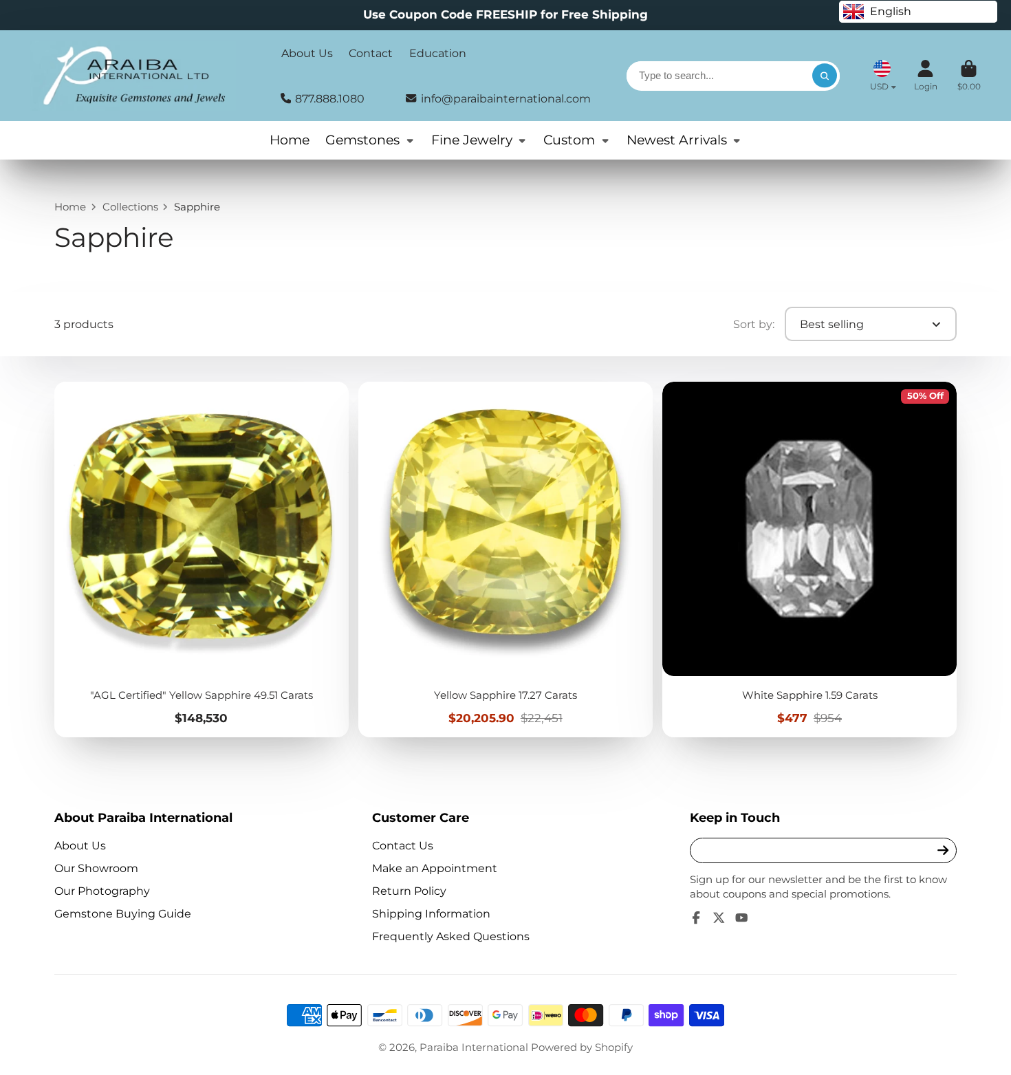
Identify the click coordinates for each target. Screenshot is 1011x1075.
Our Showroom (96, 868)
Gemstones (362, 140)
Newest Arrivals (677, 140)
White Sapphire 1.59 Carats (809, 559)
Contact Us (402, 845)
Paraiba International (474, 1047)
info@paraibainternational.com (506, 98)
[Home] (133, 75)
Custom (569, 140)
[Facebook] (696, 917)
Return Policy (409, 891)
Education (437, 53)
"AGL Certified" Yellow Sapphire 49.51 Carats (201, 559)
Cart (969, 75)
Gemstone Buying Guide (122, 913)
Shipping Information (431, 913)
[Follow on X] (719, 917)
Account (925, 75)
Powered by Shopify (582, 1047)
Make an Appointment (434, 868)
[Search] (824, 76)
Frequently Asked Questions (451, 936)
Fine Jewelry (471, 140)
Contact (371, 53)
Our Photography (102, 891)
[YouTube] (741, 917)
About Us (307, 53)
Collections (130, 207)
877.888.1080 (330, 98)
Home (289, 140)
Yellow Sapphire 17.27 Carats (505, 559)
